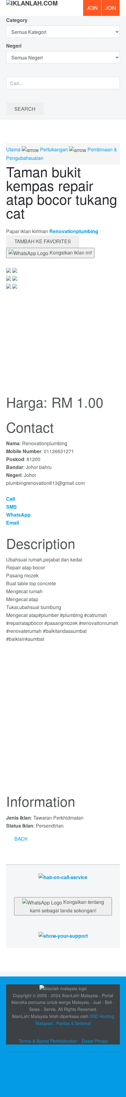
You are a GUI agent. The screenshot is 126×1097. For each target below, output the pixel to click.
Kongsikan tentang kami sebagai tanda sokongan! (67, 906)
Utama (13, 149)
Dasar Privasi (95, 1041)
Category (17, 19)
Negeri (14, 45)
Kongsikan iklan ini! (70, 252)
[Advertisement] (63, 722)
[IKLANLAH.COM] (32, 8)
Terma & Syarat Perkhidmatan (48, 1041)
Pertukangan (54, 149)
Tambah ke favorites (42, 241)
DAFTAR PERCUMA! (113, 10)
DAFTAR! (92, 8)
